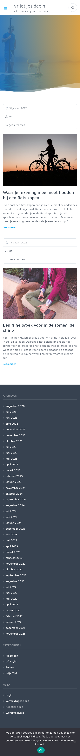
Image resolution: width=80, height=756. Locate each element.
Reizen (10, 667)
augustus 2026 (15, 406)
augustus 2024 (15, 505)
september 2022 (16, 575)
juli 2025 (11, 446)
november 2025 (15, 435)
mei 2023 (11, 540)
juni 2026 (11, 417)
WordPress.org (15, 712)
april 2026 (12, 423)
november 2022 (15, 563)
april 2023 (12, 546)
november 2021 (15, 633)
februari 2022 (14, 616)
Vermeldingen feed (17, 700)
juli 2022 (11, 587)
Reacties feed (14, 706)
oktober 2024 (14, 493)
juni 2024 (11, 517)
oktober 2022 (14, 569)
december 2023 (15, 528)
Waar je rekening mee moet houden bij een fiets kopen (38, 195)
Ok (41, 750)
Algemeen (12, 655)
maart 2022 (13, 610)
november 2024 (16, 487)
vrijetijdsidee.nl (31, 8)
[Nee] (75, 742)
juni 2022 (11, 592)
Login (9, 695)
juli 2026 (11, 411)
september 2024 (16, 499)
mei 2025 (11, 458)
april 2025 (12, 464)
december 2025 (15, 429)
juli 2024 (11, 511)
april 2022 (12, 604)
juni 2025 (11, 452)
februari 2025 (14, 476)
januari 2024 (14, 522)
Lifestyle (11, 661)
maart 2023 (13, 552)
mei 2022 (11, 598)
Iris (10, 116)
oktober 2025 (14, 441)
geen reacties (16, 124)
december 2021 (15, 627)
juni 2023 (11, 534)
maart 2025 (13, 470)
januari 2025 (13, 481)
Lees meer (9, 227)
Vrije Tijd (11, 673)
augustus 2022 (15, 581)
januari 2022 (13, 622)
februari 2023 (14, 557)
